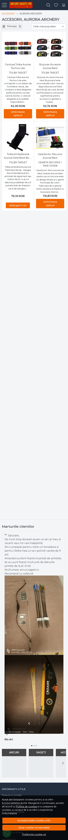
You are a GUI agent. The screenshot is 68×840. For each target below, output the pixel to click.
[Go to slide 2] (33, 745)
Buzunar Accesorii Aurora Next (50, 66)
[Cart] (63, 5)
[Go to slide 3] (34, 745)
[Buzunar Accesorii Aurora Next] (50, 48)
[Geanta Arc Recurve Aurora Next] (50, 138)
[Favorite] (56, 5)
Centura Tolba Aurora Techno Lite (18, 66)
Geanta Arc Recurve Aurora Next (50, 156)
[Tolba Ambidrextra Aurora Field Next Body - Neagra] (18, 138)
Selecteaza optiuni (18, 113)
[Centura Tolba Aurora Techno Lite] (18, 48)
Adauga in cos (18, 205)
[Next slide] (63, 763)
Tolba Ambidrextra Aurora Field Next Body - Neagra (18, 156)
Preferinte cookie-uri (34, 834)
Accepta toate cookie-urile (34, 820)
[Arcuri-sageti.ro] (19, 5)
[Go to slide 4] (36, 745)
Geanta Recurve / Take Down (50, 164)
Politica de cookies (26, 806)
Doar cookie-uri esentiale (34, 827)
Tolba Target (18, 72)
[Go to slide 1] (31, 745)
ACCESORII (8, 13)
